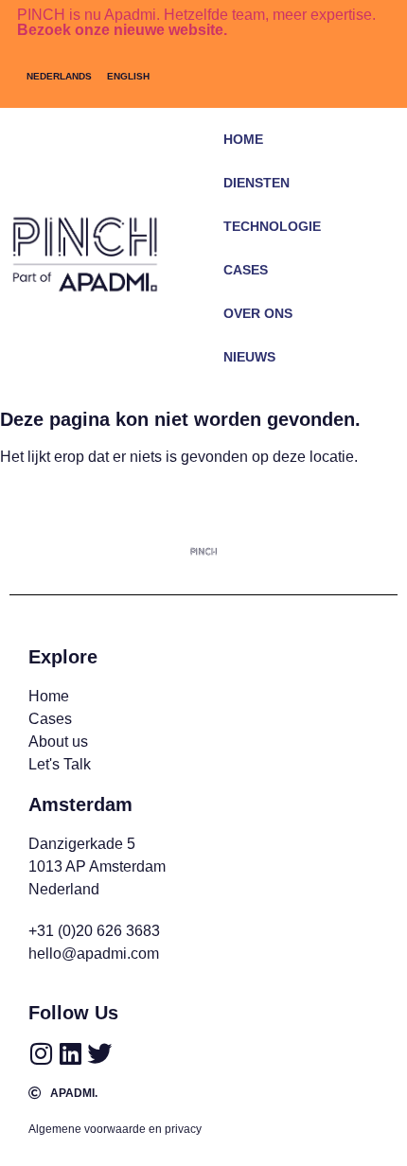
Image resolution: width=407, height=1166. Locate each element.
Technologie (272, 226)
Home (243, 139)
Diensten (256, 182)
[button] (351, 385)
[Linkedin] (70, 1053)
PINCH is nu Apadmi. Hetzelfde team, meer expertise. (196, 22)
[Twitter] (99, 1053)
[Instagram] (40, 1053)
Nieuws (249, 356)
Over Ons (257, 313)
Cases (245, 269)
